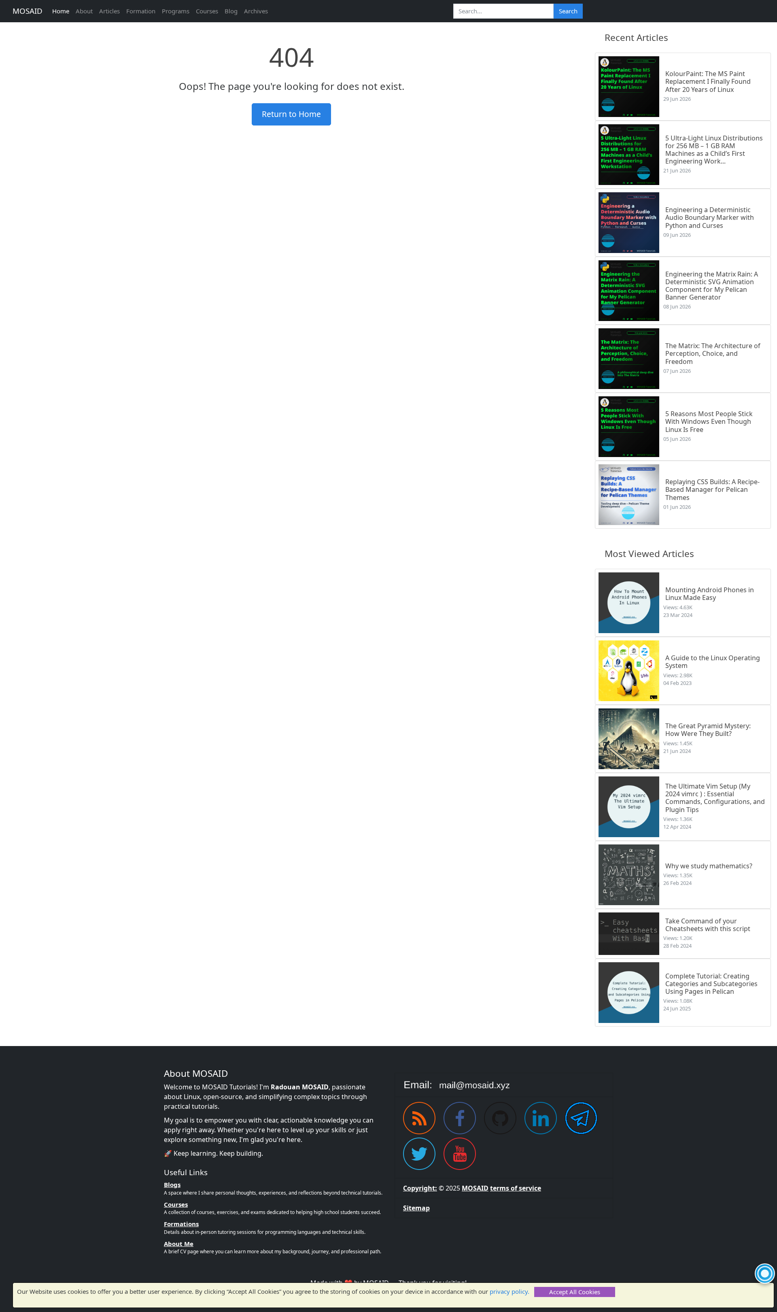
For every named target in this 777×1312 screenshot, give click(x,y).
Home (60, 11)
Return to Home (291, 113)
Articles (109, 11)
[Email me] (504, 1085)
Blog (231, 11)
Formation (140, 11)
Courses (207, 11)
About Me (178, 1244)
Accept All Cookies (574, 1292)
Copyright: (420, 1188)
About (84, 11)
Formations (181, 1224)
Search (568, 11)
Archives (256, 11)
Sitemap (416, 1208)
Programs (175, 11)
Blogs (172, 1184)
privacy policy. (509, 1291)
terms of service (515, 1188)
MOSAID (27, 11)
